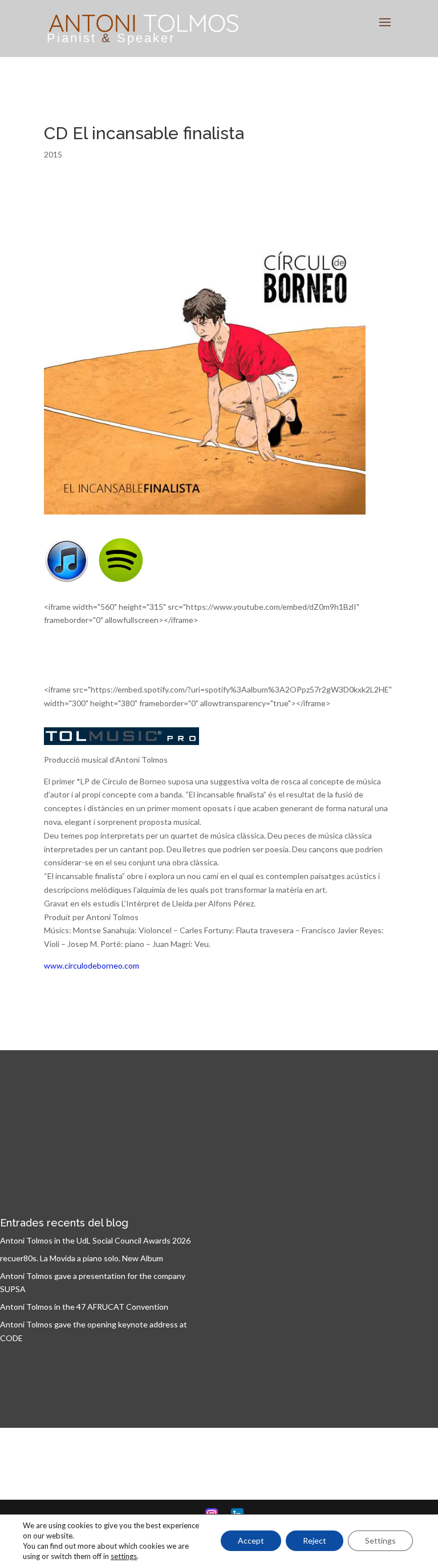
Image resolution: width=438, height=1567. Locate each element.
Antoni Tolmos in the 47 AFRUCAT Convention (84, 1306)
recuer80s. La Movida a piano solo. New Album (81, 1258)
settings (124, 1556)
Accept (251, 1540)
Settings (380, 1540)
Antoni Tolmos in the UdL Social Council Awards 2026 (95, 1240)
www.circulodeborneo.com (91, 965)
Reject (314, 1540)
